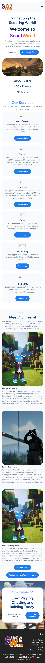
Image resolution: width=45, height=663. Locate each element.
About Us (12, 52)
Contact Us (22, 298)
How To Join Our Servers (15, 615)
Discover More (22, 138)
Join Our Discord (32, 615)
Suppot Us (22, 266)
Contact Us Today (29, 52)
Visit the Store (22, 235)
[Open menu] (42, 7)
